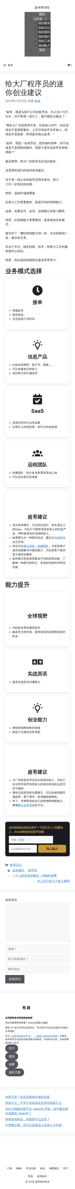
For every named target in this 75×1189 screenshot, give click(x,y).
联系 (30, 1176)
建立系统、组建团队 (36, 546)
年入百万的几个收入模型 (53, 881)
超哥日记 (16, 865)
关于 (12, 1048)
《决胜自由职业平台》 (21, 1035)
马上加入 (52, 848)
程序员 (32, 870)
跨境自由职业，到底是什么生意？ (27, 1119)
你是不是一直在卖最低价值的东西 (27, 1097)
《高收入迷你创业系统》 (47, 1035)
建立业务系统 (26, 805)
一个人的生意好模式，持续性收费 (34, 875)
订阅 (9, 1168)
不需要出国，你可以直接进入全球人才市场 (33, 1125)
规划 (12, 1056)
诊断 (12, 1064)
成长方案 (15, 1072)
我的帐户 (44, 45)
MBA (19, 1168)
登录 (42, 49)
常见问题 (31, 1168)
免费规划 (54, 1168)
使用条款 (42, 1176)
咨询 (42, 1168)
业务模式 (18, 870)
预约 (42, 14)
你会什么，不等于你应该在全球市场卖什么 (33, 1103)
